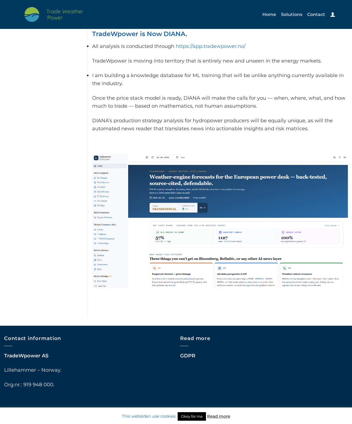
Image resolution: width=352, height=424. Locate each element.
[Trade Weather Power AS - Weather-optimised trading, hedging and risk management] (54, 14)
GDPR (187, 355)
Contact (316, 14)
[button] (333, 14)
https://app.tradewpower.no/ (211, 46)
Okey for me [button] (192, 416)
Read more (218, 416)
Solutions (291, 14)
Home (269, 14)
